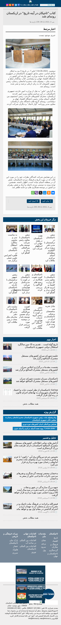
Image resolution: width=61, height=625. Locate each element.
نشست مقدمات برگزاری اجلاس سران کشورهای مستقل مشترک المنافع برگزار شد (36, 368)
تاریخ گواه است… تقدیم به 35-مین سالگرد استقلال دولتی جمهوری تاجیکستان (38, 345)
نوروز (33, 552)
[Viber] (36, 192)
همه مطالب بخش (30, 404)
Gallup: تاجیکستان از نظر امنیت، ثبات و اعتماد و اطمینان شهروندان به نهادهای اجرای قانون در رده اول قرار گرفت (35, 392)
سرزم (15, 553)
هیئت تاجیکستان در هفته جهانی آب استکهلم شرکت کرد (37, 242)
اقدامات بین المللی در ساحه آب (28, 541)
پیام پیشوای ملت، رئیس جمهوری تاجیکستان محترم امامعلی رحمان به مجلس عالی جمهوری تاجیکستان (30, 418)
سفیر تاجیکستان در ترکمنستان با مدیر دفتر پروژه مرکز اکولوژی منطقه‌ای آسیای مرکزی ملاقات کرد (49, 248)
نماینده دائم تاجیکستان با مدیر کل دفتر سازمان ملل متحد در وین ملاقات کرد (11, 314)
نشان (43, 540)
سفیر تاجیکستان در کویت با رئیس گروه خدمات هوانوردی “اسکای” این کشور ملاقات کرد (37, 317)
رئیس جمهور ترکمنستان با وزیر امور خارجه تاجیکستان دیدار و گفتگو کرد (11, 283)
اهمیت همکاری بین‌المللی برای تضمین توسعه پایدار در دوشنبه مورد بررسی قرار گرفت (24, 316)
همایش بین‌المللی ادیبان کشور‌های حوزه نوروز (39, 424)
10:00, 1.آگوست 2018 (47, 512)
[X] (40, 192)
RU (25, 5)
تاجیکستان (53, 533)
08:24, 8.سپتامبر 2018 (47, 482)
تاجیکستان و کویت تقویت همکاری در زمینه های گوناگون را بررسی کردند (37, 282)
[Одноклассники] (49, 192)
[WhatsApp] (33, 192)
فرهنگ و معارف (54, 545)
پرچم (43, 543)
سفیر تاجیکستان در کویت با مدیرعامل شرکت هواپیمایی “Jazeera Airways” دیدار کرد (21, 283)
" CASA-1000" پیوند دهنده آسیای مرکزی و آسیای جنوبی (35, 428)
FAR (36, 5)
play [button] (44, 5)
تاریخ (56, 538)
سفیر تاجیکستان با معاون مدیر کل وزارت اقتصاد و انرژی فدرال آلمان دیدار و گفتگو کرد (49, 283)
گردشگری (53, 550)
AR (32, 5)
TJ (21, 5)
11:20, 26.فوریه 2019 (47, 451)
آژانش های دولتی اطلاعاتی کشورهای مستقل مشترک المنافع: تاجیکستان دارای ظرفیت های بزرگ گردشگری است (36, 445)
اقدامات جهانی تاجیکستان (29, 534)
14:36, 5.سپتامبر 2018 (47, 498)
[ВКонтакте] (53, 192)
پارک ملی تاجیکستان (13, 541)
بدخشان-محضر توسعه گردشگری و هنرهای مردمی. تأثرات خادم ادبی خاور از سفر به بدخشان (37, 476)
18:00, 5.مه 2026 (49, 350)
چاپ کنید (46, 201)
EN (29, 5)
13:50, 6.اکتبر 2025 (48, 384)
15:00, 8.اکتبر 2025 (48, 373)
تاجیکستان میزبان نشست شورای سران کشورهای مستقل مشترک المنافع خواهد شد (37, 380)
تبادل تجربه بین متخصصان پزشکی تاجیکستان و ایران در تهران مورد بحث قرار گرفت (50, 316)
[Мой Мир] (44, 192)
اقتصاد (55, 541)
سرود (43, 547)
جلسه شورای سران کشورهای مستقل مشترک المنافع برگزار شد (39, 357)
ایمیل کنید (33, 201)
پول (44, 550)
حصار (15, 546)
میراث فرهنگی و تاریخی (10, 534)
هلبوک (15, 549)
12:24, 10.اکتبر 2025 (48, 361)
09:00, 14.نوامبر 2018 (47, 468)
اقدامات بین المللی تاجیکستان (28, 547)
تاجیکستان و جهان (53, 554)
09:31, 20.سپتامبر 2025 (47, 398)
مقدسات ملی (42, 534)
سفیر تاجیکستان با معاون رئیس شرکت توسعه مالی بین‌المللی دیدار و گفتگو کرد (24, 244)
